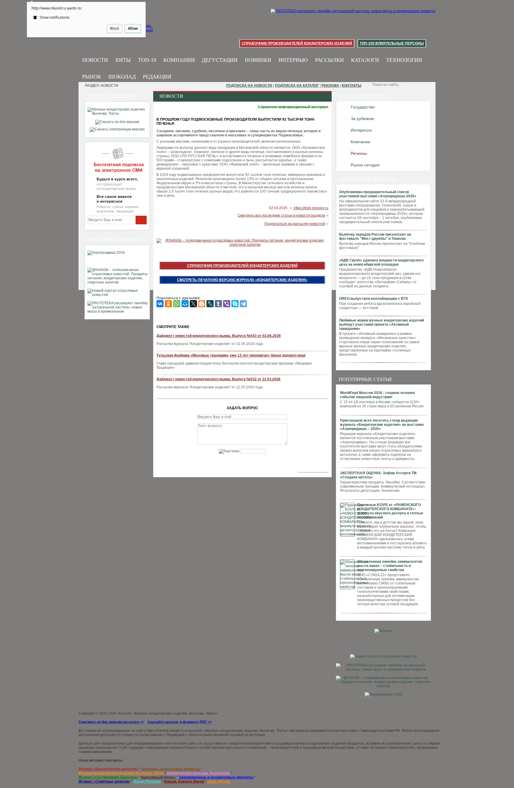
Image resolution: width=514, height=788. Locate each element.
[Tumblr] (218, 303)
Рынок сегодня (365, 165)
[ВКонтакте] (160, 303)
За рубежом (362, 118)
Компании (179, 60)
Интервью (293, 60)
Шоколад (122, 77)
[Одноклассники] (168, 303)
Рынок (91, 77)
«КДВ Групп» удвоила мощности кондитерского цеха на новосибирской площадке (381, 262)
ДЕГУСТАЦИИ (220, 60)
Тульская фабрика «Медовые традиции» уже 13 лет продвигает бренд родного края (230, 355)
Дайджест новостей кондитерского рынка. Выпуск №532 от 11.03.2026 (218, 379)
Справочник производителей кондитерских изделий (297, 43)
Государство (363, 107)
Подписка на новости (249, 85)
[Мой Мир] (185, 303)
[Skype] (235, 303)
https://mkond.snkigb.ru (165, 731)
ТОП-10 (147, 60)
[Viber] (226, 303)
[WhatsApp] (176, 303)
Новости (95, 60)
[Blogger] (201, 303)
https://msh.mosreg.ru (310, 208)
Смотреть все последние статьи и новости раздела (281, 215)
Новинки (258, 60)
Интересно (361, 130)
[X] (193, 303)
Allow (133, 28)
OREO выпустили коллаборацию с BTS (373, 299)
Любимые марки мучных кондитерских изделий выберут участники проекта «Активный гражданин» (381, 324)
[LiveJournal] (210, 303)
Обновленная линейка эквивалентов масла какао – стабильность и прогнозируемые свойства (389, 566)
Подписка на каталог (297, 85)
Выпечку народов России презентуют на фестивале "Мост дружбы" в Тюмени (375, 236)
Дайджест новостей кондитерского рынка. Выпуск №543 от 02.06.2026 (218, 336)
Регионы (359, 153)
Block (114, 28)
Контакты (351, 85)
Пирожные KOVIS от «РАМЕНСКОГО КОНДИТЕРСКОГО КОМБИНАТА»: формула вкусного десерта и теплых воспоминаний (390, 511)
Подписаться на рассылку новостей (294, 224)
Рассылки (329, 60)
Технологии (404, 60)
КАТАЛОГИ (365, 60)
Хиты (123, 60)
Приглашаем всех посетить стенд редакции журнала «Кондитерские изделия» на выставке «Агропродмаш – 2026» (382, 424)
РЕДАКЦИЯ (157, 77)
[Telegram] (243, 303)
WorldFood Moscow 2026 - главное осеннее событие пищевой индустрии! (377, 395)
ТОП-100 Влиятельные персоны (392, 43)
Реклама (330, 85)
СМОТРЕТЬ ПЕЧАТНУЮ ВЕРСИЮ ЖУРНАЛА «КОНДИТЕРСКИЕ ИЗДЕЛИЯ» (242, 280)
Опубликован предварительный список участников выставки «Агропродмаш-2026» (377, 194)
